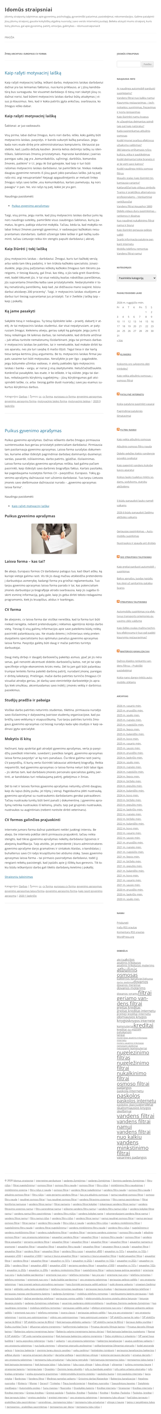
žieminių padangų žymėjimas (129, 1180)
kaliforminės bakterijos (75, 1326)
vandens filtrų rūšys (62, 1218)
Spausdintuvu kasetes (123, 1383)
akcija (120, 960)
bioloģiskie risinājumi (102, 1350)
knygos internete (142, 1020)
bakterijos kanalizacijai (132, 978)
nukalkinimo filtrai (131, 1076)
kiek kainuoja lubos (45, 1364)
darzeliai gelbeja (64, 1355)
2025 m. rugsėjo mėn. (129, 720)
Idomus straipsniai (23, 1180)
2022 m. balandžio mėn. (130, 823)
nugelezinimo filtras (133, 1055)
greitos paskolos (37, 1397)
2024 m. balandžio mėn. (130, 790)
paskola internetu (130, 1091)
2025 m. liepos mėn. (128, 729)
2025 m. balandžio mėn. (130, 734)
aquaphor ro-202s (82, 1260)
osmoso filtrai (133, 1083)
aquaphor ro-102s (136, 1251)
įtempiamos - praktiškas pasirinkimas (27, 1406)
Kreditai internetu (106, 1388)
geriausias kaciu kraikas (99, 1289)
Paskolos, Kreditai (75, 1392)
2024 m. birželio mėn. (129, 781)
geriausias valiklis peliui (76, 1307)
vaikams (60, 1340)
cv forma (48, 396)
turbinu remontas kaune (138, 1364)
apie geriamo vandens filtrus (62, 1194)
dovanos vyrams (127, 994)
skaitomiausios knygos (134, 1108)
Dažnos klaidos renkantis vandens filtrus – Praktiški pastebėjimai (134, 665)
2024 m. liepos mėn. (128, 776)
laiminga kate (34, 1369)
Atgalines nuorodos (98, 1383)
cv (40, 396)
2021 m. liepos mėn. (128, 856)
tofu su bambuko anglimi (98, 1369)
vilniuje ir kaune (115, 1402)
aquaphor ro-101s (114, 1251)
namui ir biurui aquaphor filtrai (61, 1256)
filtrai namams (62, 1204)
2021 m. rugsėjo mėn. (129, 847)
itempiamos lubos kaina (140, 1359)
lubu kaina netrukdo (77, 1359)
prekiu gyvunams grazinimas (42, 1373)
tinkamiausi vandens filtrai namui (118, 1204)
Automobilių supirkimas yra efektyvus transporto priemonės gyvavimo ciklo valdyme (136, 616)
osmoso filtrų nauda (66, 1185)
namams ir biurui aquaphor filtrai (98, 1256)
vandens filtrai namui (134, 1124)
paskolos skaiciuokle (130, 1105)
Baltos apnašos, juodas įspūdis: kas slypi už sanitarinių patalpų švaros (135, 583)
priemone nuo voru (117, 1274)
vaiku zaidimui (81, 1350)
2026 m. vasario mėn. (129, 705)
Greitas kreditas (35, 1392)
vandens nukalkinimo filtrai (52, 1232)
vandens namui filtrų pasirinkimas (32, 1213)
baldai (150, 978)
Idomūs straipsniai (28, 9)
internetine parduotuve (48, 1180)
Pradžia (9, 37)
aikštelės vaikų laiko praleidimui (31, 1289)
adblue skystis (12, 1355)
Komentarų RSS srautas (130, 932)
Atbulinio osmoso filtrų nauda (134, 446)
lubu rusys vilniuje (82, 1364)
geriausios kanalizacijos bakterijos (135, 1350)
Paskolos (92, 1392)
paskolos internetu (136, 1100)
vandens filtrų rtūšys (65, 1213)
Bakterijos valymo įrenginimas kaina (34, 1331)
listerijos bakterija (24, 1350)
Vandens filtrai (36, 1378)
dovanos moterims (131, 988)
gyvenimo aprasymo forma (20, 401)
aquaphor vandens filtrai (65, 1237)
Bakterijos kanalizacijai (135, 651)
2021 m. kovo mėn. (128, 875)
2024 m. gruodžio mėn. (130, 753)
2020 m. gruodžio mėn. (130, 889)
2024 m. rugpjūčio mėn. (130, 772)
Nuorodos (65, 1388)
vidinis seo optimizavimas (64, 1317)
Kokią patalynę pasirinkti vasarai (135, 404)
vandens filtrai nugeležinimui (51, 1227)
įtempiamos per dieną (62, 1406)
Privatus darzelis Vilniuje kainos (108, 1326)
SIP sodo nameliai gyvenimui (37, 1336)
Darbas (23, 396)
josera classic (68, 1312)
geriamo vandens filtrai (132, 1001)
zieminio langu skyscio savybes (54, 1350)
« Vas (120, 340)
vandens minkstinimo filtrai (133, 1147)
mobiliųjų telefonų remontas (92, 1293)
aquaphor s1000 (33, 1256)
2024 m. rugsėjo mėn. (129, 767)
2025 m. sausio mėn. (128, 748)
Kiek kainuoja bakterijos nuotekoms (126, 1331)
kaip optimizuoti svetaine (94, 1317)
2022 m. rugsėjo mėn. (129, 814)
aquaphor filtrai (89, 1237)
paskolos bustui (105, 1373)
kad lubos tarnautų (137, 1397)
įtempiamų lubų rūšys (88, 1406)
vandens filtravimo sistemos (94, 1199)
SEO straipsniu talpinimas (136, 557)
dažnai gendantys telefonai (39, 1298)
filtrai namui (28, 1223)
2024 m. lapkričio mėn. (130, 757)
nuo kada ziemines (45, 1345)
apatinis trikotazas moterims (135, 965)
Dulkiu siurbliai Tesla (16, 1326)
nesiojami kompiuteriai (132, 1048)
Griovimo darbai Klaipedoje (93, 1378)
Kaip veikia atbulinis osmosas (134, 439)
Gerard (44, 1383)
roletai (148, 1104)
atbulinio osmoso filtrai (17, 1194)
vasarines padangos (132, 1157)
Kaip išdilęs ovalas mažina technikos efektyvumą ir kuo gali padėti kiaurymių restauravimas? (136, 632)
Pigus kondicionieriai (74, 1383)
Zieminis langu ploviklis (69, 1369)
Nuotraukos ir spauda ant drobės (136, 543)
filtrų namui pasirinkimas (126, 1199)
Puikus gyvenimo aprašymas (30, 206)
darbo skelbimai (125, 982)
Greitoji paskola (54, 1392)
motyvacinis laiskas (79, 401)
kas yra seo (98, 1274)
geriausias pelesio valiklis (92, 1312)
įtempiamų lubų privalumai (89, 1402)
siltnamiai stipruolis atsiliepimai (75, 1345)
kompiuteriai (125, 1026)
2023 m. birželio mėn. (129, 800)
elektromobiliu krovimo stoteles (77, 1373)
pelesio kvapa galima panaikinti (123, 1270)
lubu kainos (64, 1364)
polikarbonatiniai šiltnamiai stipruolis (114, 1345)
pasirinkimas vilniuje (87, 1355)
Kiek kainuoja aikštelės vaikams (74, 1322)
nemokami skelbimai (127, 1045)
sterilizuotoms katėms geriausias (129, 1293)
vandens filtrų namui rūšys (112, 1208)
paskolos (128, 1095)
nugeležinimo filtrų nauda (19, 1227)
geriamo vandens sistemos (102, 1232)
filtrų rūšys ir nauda (40, 1190)
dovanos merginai (128, 985)
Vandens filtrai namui (129, 253)
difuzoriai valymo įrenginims (45, 1326)
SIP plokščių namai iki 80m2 (39, 1322)
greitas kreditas (128, 1007)
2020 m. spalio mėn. (128, 899)
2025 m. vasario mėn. (129, 743)
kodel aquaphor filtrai (130, 1256)
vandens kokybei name (90, 1213)
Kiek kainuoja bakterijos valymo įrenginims (79, 1336)
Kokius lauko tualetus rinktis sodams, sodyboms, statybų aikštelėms (135, 481)
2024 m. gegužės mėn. (129, 786)
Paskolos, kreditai (142, 1392)
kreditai (143, 1025)
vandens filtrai (135, 1116)
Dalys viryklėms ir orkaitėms (120, 1336)
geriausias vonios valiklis (69, 1298)
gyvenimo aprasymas (89, 396)
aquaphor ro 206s (38, 1270)
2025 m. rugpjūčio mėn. (130, 724)
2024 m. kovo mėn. (128, 795)
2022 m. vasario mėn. (129, 833)
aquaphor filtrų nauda (68, 1246)
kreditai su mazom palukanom (129, 1031)
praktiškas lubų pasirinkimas (20, 1402)
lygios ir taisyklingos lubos (141, 1402)
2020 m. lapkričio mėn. (130, 894)
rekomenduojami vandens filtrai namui (127, 1213)
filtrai (145, 992)
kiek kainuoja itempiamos (18, 1364)
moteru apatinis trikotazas (130, 1043)
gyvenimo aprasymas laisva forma (24, 891)
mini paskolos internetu (129, 1373)
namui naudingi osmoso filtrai (127, 1194)
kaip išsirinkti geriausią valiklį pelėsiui (86, 1284)
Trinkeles (55, 1383)
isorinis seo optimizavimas (33, 1317)
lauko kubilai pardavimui (30, 1274)
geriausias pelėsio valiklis (123, 1279)
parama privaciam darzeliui (38, 1355)
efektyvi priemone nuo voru (106, 1307)
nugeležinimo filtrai (133, 1065)
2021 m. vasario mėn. (129, 880)
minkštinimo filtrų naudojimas (127, 1185)
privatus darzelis (142, 1355)
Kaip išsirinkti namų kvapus (133, 116)
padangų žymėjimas (75, 1180)
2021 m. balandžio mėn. (130, 871)
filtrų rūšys (102, 1185)
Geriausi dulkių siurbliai (138, 1322)
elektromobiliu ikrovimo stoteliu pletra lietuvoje (111, 1298)
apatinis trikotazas (129, 962)
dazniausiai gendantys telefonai (131, 1289)
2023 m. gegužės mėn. (129, 805)
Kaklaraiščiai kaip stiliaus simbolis (136, 187)
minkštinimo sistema (16, 1190)
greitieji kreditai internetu (134, 1014)
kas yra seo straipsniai (120, 1312)
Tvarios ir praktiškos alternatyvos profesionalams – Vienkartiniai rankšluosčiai (136, 196)
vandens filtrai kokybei (85, 1204)
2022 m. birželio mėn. (129, 819)
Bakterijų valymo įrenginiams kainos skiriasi (80, 1331)
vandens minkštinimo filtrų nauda (87, 1227)
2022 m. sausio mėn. (128, 838)
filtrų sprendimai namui (48, 1208)
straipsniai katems (15, 1369)
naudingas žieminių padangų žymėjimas (128, 1303)
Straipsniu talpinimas (19, 877)
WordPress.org (125, 937)
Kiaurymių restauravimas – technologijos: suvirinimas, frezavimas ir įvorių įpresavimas (136, 107)
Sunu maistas (50, 1388)
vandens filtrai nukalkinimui (86, 1190)
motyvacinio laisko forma (52, 401)
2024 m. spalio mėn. (128, 762)
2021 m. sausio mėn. (128, 885)
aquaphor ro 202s (16, 1270)
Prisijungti (122, 922)
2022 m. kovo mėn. (128, 828)
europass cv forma (65, 396)
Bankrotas (20, 1378)
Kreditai (104, 1392)
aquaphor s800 (94, 1251)
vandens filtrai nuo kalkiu (134, 1134)
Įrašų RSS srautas (127, 927)
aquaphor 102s (147, 1265)
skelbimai (124, 1111)
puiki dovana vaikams (121, 1284)
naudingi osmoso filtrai (32, 1199)
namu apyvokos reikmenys (30, 1340)
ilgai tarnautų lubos (15, 1397)
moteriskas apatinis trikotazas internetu (132, 1039)
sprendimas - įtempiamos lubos (55, 1402)
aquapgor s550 (13, 1256)
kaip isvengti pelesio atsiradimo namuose (41, 1284)
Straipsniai (124, 1388)
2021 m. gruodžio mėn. (130, 842)
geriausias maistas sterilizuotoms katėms (27, 1293)
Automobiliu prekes (29, 1388)
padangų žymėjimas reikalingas (42, 1303)
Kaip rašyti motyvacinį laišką (33, 73)
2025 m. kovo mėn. (128, 738)
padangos (124, 1087)
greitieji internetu (58, 1397)
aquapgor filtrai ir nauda (115, 1246)
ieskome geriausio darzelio (115, 1355)
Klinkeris (125, 354)
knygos (123, 1020)
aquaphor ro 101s (126, 1265)
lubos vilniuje (102, 1364)
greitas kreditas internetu (136, 1010)
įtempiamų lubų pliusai (112, 1397)
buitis (50, 1340)
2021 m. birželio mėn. (129, 861)
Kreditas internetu (142, 1388)
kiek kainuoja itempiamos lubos (108, 1359)
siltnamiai (117, 1364)
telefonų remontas (79, 1274)
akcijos (129, 959)
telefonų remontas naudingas (67, 1289)
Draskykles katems (84, 1388)
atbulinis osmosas (127, 972)
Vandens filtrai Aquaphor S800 (134, 206)
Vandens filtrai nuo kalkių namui (136, 98)
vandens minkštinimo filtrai (125, 1223)
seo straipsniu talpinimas (35, 1237)
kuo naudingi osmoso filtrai (62, 1199)
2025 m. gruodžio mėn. (130, 710)
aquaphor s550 (58, 1265)
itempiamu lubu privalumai (49, 1359)
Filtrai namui (128, 429)
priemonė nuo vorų (56, 1274)
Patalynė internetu (132, 394)
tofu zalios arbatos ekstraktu (129, 1369)
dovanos (140, 981)
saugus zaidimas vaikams (139, 1340)
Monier (33, 1383)
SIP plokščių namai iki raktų (125, 1317)
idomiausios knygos (132, 1017)
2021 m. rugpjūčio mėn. (130, 852)
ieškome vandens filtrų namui (80, 1208)
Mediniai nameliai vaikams (61, 1378)
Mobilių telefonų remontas (132, 249)
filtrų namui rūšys (39, 1218)
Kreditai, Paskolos (120, 1392)
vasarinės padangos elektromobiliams (82, 1303)
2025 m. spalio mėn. (128, 715)
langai (121, 1035)
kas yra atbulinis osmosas (94, 1194)
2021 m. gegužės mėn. (129, 866)
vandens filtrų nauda (114, 1190)
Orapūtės (50, 1369)
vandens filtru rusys (72, 1251)
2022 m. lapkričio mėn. (130, 809)
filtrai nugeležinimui (24, 1185)
